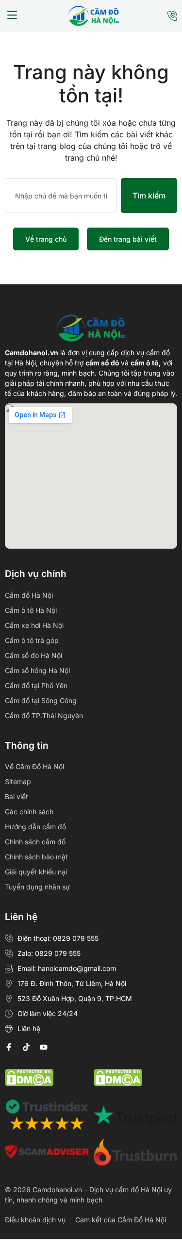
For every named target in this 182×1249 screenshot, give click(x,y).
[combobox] (61, 195)
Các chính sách (29, 811)
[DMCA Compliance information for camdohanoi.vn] (29, 1083)
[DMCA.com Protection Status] (118, 1083)
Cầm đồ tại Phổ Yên (36, 685)
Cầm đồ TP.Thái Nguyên (44, 715)
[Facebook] (9, 1047)
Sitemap (18, 781)
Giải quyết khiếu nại (36, 872)
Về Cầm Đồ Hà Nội (34, 766)
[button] (12, 16)
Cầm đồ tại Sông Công (41, 700)
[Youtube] (44, 1047)
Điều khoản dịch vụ (35, 1220)
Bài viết (16, 796)
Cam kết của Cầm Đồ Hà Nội (120, 1220)
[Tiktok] (26, 1047)
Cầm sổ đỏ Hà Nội (33, 655)
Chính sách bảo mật (36, 857)
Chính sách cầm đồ (35, 842)
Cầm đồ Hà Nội (29, 595)
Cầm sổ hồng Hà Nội (37, 670)
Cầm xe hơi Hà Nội (34, 625)
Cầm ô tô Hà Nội (31, 610)
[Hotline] (172, 16)
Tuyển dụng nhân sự (37, 887)
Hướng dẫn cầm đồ (35, 826)
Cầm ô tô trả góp (32, 640)
